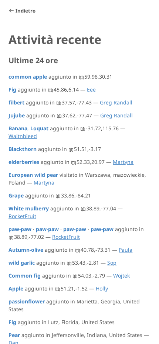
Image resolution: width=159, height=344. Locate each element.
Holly (102, 288)
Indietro (25, 10)
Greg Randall (116, 102)
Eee (91, 89)
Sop (111, 262)
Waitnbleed (23, 136)
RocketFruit (22, 216)
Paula (125, 249)
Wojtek (121, 275)
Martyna (123, 161)
